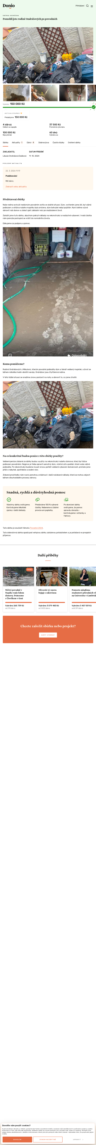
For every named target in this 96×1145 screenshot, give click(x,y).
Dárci (30, 142)
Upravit (77, 1139)
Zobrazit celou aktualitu (16, 187)
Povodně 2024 (36, 528)
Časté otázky (58, 142)
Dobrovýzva (44, 142)
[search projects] (87, 5)
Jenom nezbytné (47, 1139)
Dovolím (17, 1139)
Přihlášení (80, 6)
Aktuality (17, 142)
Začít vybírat (48, 635)
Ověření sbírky (74, 142)
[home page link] (9, 6)
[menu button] (91, 6)
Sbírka (5, 142)
